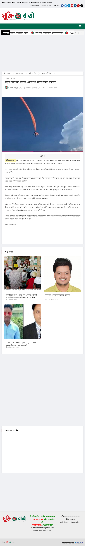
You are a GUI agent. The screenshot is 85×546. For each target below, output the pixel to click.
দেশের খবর (19, 73)
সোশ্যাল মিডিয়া (46, 73)
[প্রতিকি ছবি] (42, 124)
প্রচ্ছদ (8, 73)
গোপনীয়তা (56, 6)
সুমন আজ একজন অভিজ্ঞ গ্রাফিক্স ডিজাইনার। (42, 33)
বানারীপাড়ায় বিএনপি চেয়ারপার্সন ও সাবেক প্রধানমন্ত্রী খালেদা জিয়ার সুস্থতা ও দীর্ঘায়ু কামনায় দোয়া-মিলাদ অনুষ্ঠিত (21, 297)
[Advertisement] (42, 53)
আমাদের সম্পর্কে (35, 6)
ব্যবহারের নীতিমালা (46, 6)
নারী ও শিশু (32, 73)
